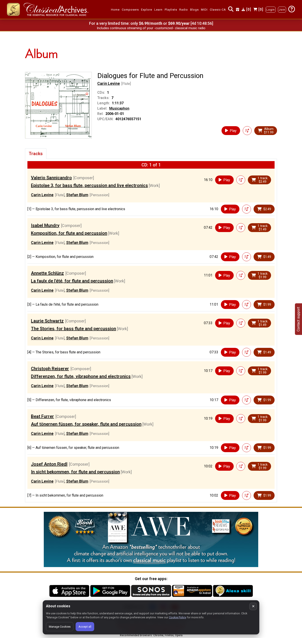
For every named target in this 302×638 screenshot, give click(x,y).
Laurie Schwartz (47, 321)
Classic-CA (218, 9)
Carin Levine (108, 83)
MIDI (204, 9)
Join (282, 9)
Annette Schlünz (47, 273)
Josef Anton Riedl (49, 464)
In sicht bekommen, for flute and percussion (75, 471)
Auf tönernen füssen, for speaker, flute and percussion (86, 424)
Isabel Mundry (45, 225)
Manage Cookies (60, 626)
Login (270, 9)
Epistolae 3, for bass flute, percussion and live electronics (89, 185)
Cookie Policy (177, 617)
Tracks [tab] (36, 153)
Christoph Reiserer (50, 368)
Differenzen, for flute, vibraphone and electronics (81, 376)
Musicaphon (119, 108)
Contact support (298, 319)
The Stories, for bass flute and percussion (73, 328)
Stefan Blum (77, 194)
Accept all (84, 626)
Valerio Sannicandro (51, 177)
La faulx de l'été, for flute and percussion (72, 281)
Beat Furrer (42, 416)
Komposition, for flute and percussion (69, 233)
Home (115, 9)
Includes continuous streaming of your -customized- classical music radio (151, 28)
